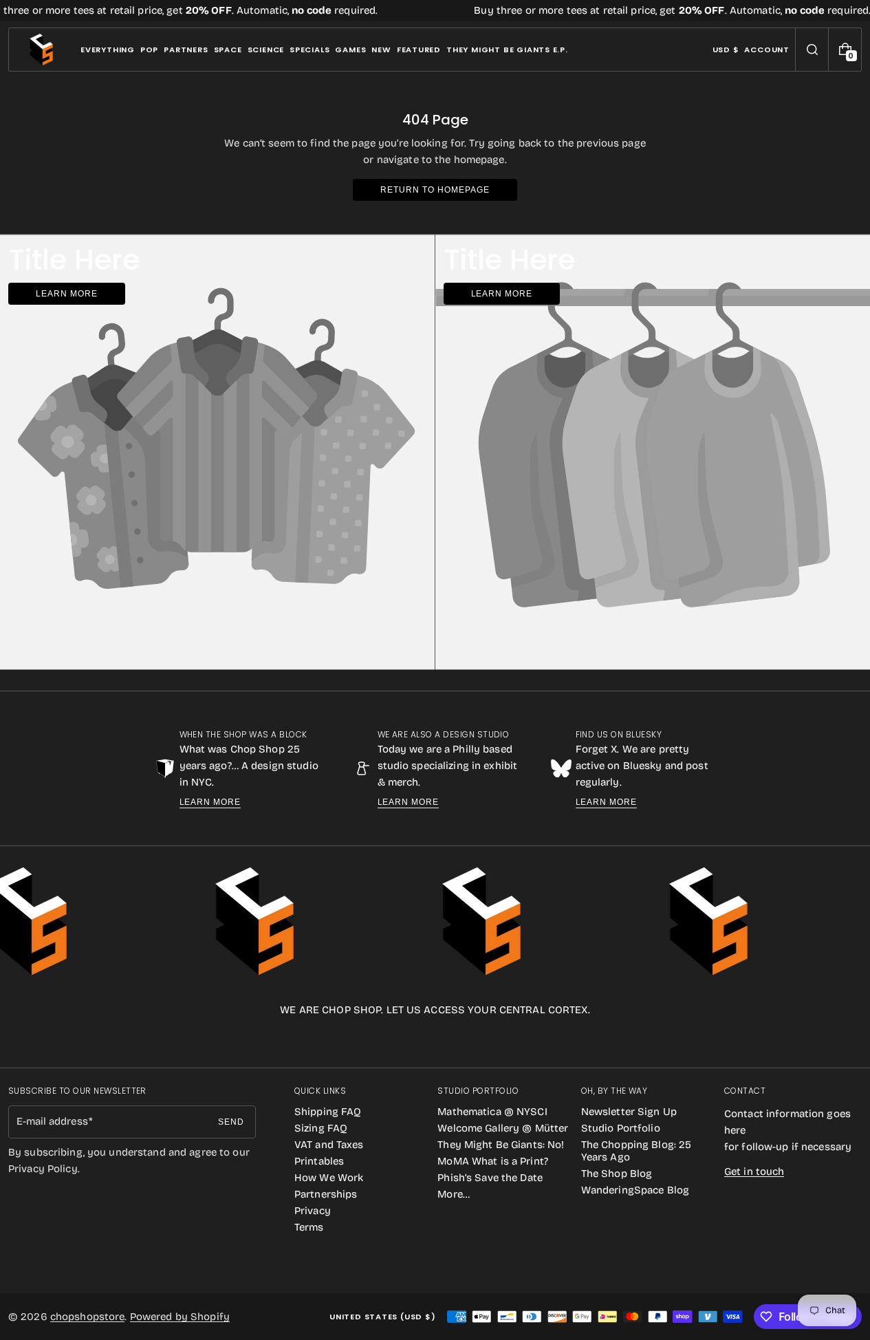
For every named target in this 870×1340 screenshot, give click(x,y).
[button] (812, 49)
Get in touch (754, 1171)
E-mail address (52, 1121)
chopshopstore (87, 1316)
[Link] (435, 10)
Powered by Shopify (180, 1316)
